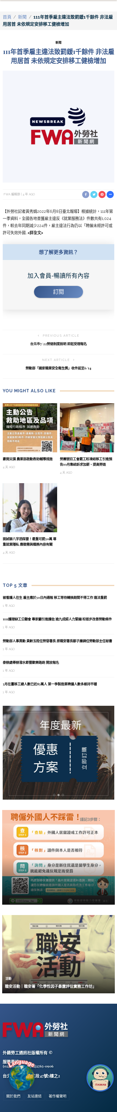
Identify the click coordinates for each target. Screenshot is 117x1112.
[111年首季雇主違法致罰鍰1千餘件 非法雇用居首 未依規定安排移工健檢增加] (58, 126)
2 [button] (60, 795)
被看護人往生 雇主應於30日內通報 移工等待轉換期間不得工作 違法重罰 (55, 597)
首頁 (7, 17)
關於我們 (13, 1096)
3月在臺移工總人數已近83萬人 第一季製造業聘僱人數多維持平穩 (50, 684)
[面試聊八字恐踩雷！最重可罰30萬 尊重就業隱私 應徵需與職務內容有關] (30, 507)
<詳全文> (35, 232)
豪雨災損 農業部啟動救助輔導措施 (28, 459)
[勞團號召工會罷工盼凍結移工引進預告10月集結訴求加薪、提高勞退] (87, 427)
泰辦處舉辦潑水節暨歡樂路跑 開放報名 (31, 662)
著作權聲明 (57, 1096)
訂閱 (58, 292)
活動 (8, 979)
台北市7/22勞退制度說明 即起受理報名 (58, 344)
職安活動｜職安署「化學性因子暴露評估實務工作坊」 (50, 986)
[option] (58, 753)
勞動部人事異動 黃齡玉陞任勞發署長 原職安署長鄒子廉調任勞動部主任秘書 (57, 641)
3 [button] (64, 795)
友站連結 (34, 1096)
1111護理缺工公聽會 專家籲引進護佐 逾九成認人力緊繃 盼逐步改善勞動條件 (57, 619)
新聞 (22, 17)
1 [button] (55, 795)
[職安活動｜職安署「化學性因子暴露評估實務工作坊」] (58, 953)
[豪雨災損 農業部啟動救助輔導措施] (30, 427)
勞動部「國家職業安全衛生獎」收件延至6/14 (58, 368)
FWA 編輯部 (12, 194)
